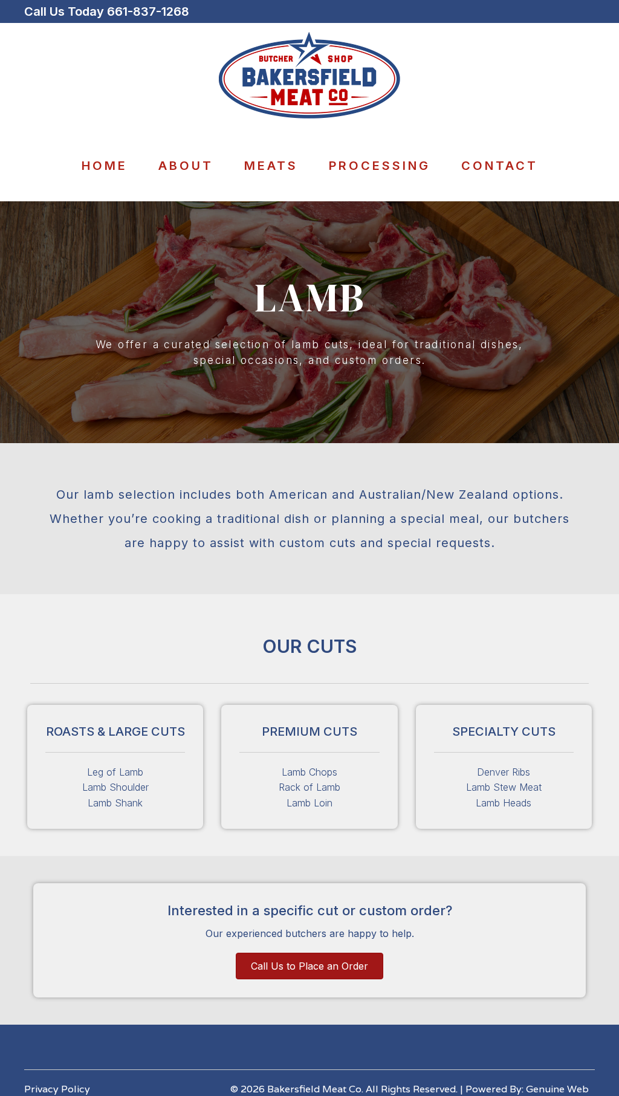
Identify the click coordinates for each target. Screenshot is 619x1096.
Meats (271, 165)
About (185, 165)
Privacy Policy (57, 1089)
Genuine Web (557, 1089)
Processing (379, 165)
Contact (499, 165)
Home (105, 165)
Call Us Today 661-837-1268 (106, 11)
